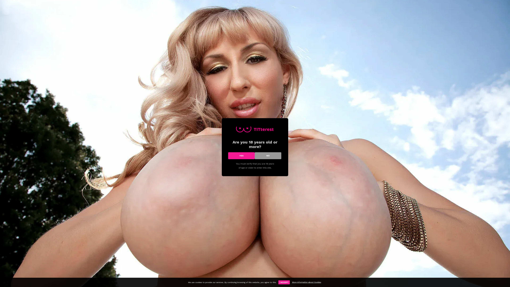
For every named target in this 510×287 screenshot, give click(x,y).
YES (241, 155)
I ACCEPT (284, 282)
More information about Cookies (306, 282)
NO (268, 155)
